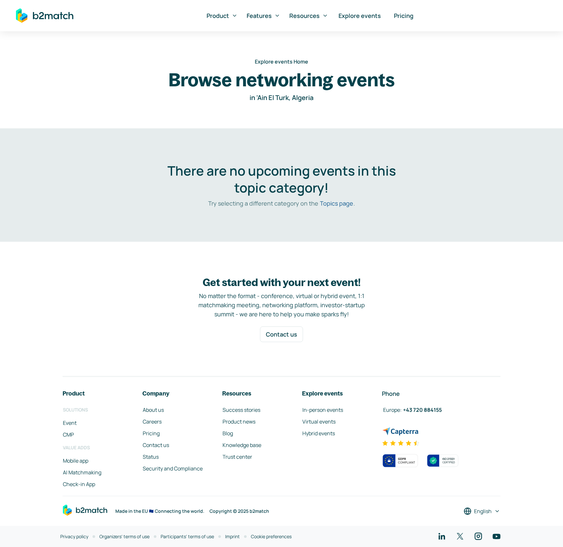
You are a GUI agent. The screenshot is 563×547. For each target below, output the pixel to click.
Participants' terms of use (187, 536)
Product (218, 16)
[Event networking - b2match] (45, 15)
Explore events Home (281, 61)
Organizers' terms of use (124, 536)
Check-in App (79, 484)
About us (153, 409)
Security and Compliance (173, 468)
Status (151, 456)
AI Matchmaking (82, 472)
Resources (304, 16)
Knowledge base (242, 445)
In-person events (322, 409)
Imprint (232, 536)
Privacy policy (74, 536)
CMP (68, 434)
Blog (228, 433)
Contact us (281, 334)
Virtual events (319, 421)
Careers (152, 421)
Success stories (241, 409)
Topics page (336, 203)
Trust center (237, 456)
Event (70, 422)
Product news (239, 421)
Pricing (403, 16)
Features (259, 16)
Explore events (360, 16)
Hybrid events (318, 433)
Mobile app (75, 460)
